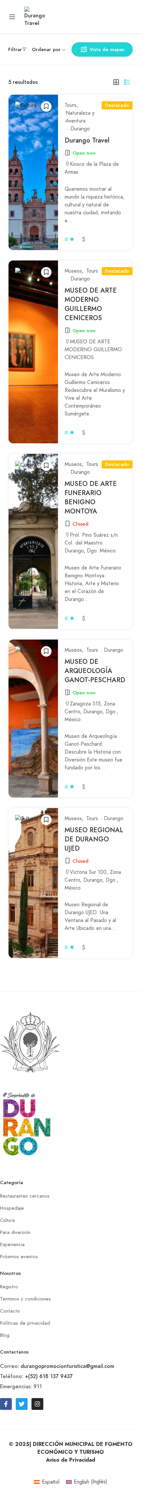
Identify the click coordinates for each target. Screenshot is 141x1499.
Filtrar (15, 49)
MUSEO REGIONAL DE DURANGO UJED (94, 839)
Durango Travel (87, 140)
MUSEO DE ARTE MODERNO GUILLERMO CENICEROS (91, 304)
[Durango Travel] (35, 16)
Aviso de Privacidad (70, 1460)
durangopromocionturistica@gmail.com (67, 1366)
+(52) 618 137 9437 (49, 1376)
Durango (80, 128)
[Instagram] (37, 1404)
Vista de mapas (107, 49)
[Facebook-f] (6, 1404)
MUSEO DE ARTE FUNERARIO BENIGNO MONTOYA (91, 497)
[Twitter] (22, 1404)
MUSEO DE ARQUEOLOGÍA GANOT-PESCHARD (95, 671)
